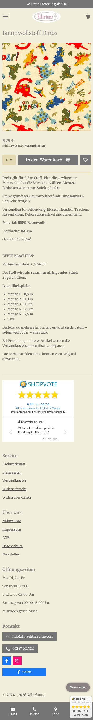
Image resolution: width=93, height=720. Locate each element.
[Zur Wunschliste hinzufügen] (85, 160)
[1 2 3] (9, 160)
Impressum (11, 529)
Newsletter (10, 554)
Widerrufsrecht (14, 489)
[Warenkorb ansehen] (88, 16)
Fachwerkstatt (13, 464)
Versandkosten (35, 145)
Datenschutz (12, 546)
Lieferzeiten (11, 472)
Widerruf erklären (16, 497)
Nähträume (11, 521)
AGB (5, 538)
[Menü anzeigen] (5, 16)
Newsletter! (77, 687)
